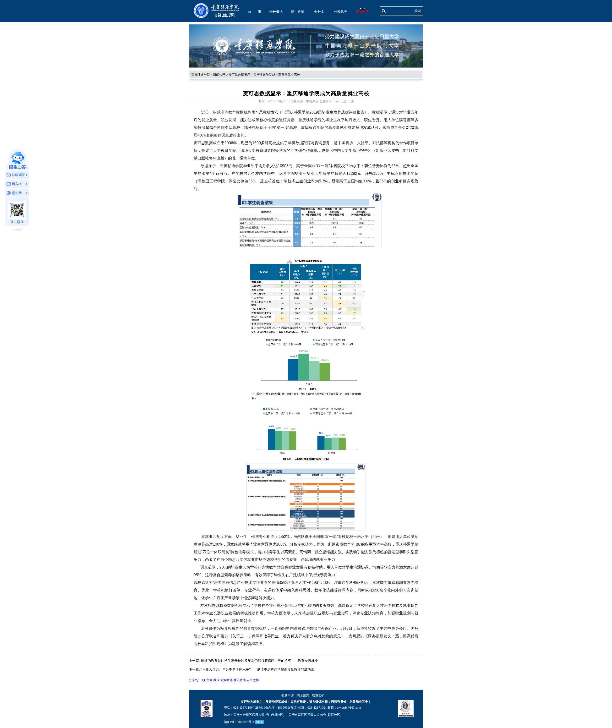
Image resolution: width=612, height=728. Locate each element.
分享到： (195, 680)
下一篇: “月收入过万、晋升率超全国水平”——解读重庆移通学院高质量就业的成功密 (251, 669)
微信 (216, 680)
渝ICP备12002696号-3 (239, 722)
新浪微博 (226, 680)
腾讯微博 (239, 680)
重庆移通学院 (200, 75)
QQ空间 (207, 680)
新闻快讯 (219, 75)
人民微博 (252, 680)
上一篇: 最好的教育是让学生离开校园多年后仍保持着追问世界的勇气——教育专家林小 (253, 660)
